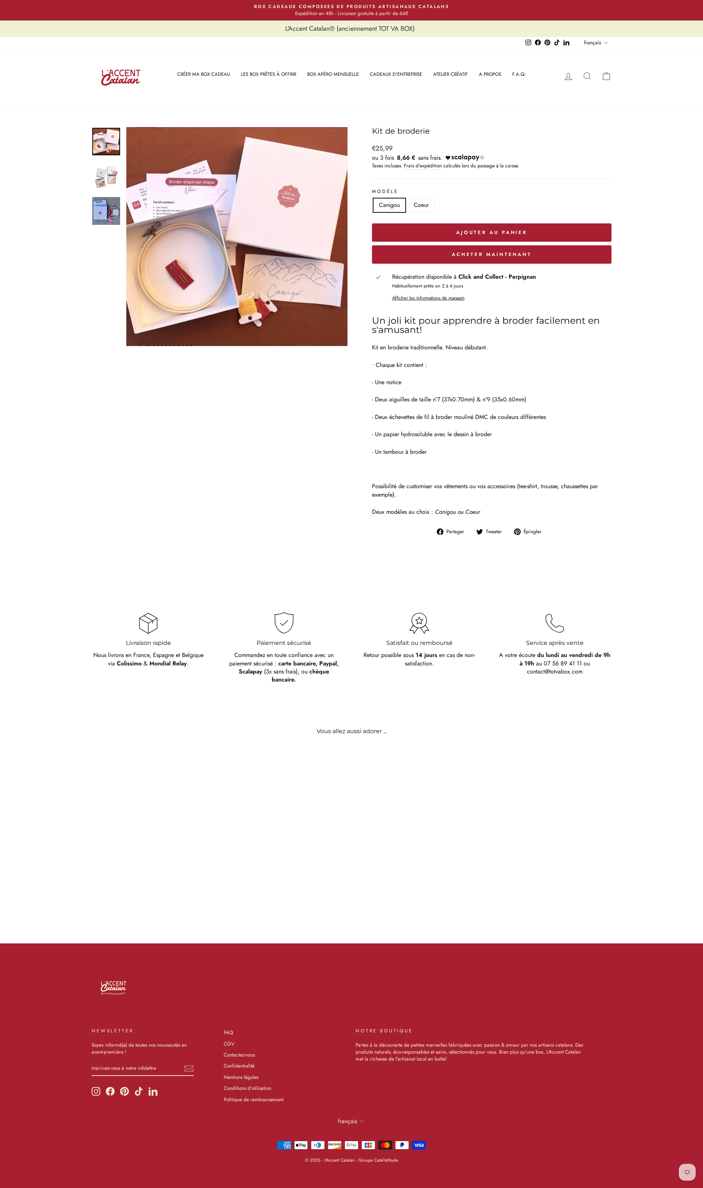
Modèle (385, 191)
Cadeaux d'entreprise (396, 74)
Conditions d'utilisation (247, 1088)
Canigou (389, 205)
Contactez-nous (239, 1054)
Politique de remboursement (253, 1099)
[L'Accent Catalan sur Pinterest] (124, 1091)
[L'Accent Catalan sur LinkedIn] (153, 1091)
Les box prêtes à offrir (268, 74)
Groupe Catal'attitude (378, 1160)
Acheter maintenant (492, 254)
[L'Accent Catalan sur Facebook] (110, 1091)
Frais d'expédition (423, 165)
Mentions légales (241, 1077)
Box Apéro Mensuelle (333, 74)
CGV (229, 1043)
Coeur (421, 205)
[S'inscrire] (189, 1068)
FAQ (228, 1032)
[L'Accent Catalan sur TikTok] (138, 1091)
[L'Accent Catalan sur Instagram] (96, 1091)
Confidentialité (239, 1065)
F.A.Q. (519, 74)
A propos (490, 74)
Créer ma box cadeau (203, 74)
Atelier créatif (450, 74)
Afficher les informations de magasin (428, 298)
